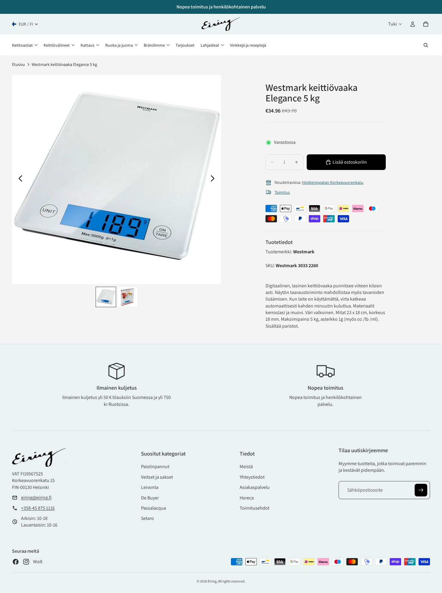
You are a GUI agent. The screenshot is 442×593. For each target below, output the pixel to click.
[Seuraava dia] (214, 179)
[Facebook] (15, 561)
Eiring (212, 581)
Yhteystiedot (252, 477)
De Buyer (150, 498)
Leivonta (149, 487)
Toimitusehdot (254, 508)
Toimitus (282, 192)
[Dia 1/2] (105, 297)
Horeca (247, 498)
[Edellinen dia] (19, 179)
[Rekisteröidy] (421, 490)
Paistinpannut (155, 466)
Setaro (147, 518)
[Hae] (425, 45)
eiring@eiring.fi (36, 497)
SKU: (271, 265)
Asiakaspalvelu (255, 487)
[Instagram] (26, 561)
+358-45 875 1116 (38, 508)
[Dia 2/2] (127, 297)
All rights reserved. (231, 581)
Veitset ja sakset (157, 477)
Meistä (246, 466)
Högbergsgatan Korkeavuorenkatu (333, 182)
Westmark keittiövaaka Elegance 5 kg (64, 64)
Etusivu (18, 64)
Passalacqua (153, 508)
